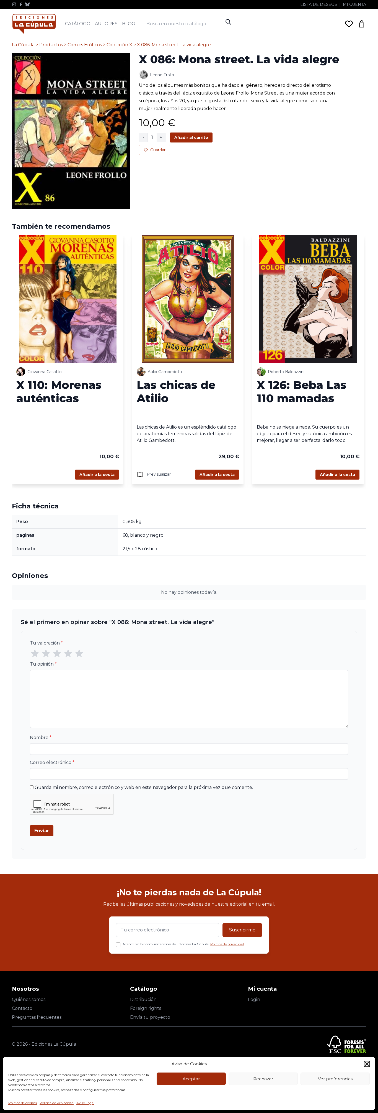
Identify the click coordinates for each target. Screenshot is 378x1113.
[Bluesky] (27, 4)
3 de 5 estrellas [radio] (57, 654)
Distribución (143, 999)
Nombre (40, 737)
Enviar (41, 830)
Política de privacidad (227, 944)
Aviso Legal (85, 1103)
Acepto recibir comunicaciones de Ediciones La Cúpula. (183, 944)
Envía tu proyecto (150, 1017)
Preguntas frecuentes (36, 1017)
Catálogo (77, 23)
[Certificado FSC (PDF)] (346, 1044)
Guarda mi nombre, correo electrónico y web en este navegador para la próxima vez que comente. (144, 787)
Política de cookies (22, 1103)
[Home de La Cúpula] (34, 24)
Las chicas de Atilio (176, 391)
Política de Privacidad (57, 1103)
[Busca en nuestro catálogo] (184, 23)
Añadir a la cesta (97, 474)
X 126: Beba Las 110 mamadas (301, 391)
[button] (367, 1064)
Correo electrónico (52, 762)
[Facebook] (21, 4)
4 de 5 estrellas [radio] (68, 654)
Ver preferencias (335, 1078)
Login (254, 999)
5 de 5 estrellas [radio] (79, 654)
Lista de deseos (318, 4)
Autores (106, 23)
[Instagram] (14, 4)
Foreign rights (145, 1008)
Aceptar (191, 1078)
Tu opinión (43, 664)
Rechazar (263, 1078)
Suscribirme (242, 930)
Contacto (22, 1008)
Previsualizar (158, 474)
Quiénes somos (28, 999)
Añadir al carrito (191, 137)
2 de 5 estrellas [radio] (46, 654)
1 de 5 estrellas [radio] (35, 654)
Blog (128, 23)
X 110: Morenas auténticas (59, 391)
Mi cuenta (354, 4)
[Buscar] (228, 22)
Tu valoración (46, 643)
